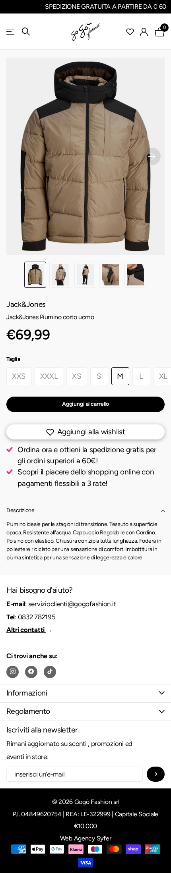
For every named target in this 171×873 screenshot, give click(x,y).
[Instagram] (12, 672)
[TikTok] (50, 672)
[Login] (144, 31)
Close (85, 693)
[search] (26, 31)
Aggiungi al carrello (85, 404)
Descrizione (20, 510)
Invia (156, 774)
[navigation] (35, 275)
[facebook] (31, 672)
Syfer (104, 838)
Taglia (13, 359)
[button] (152, 156)
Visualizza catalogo (11, 31)
